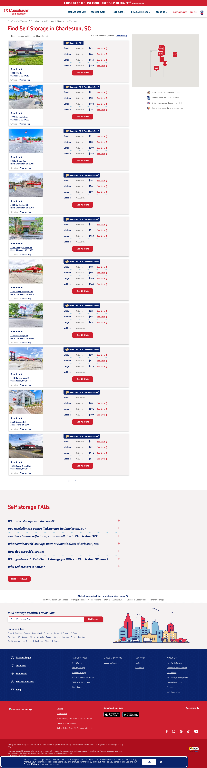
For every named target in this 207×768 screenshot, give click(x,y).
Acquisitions (171, 672)
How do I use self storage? (26, 551)
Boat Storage (77, 687)
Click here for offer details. (17, 755)
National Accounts (174, 682)
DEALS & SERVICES (139, 12)
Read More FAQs (19, 578)
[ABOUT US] (166, 12)
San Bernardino (14, 641)
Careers (170, 687)
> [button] (75, 480)
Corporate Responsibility (177, 667)
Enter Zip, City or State (21, 619)
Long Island (37, 633)
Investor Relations (174, 663)
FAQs (137, 663)
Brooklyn (18, 633)
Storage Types (79, 657)
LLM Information (173, 692)
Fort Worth (82, 637)
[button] (165, 63)
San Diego (39, 641)
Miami (32, 637)
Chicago (57, 637)
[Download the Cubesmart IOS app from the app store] (112, 714)
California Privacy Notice (66, 723)
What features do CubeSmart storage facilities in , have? (58, 559)
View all (57, 641)
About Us (172, 657)
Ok (149, 761)
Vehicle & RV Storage (81, 682)
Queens (27, 633)
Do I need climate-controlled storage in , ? (47, 528)
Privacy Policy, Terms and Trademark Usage (74, 718)
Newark (57, 633)
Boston (65, 633)
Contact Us (139, 667)
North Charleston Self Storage (55, 599)
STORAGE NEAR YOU (77, 12)
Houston (65, 637)
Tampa (48, 637)
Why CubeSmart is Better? (26, 566)
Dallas (73, 637)
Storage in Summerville (113, 599)
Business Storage (79, 672)
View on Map (24, 80)
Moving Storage (78, 667)
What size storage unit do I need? (31, 521)
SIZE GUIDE (118, 12)
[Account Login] (203, 12)
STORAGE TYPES (98, 12)
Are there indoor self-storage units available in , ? (53, 536)
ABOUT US (160, 12)
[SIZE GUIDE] (124, 12)
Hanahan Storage (157, 599)
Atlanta (25, 637)
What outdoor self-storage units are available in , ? (53, 543)
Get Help (140, 657)
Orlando (40, 637)
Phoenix (48, 641)
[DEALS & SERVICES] (149, 12)
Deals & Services (113, 657)
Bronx (10, 633)
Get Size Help (121, 35)
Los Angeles (27, 641)
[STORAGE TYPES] (107, 12)
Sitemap (60, 708)
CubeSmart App (110, 663)
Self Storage (77, 663)
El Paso (74, 633)
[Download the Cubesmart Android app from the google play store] (130, 714)
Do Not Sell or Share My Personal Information (75, 728)
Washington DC (14, 637)
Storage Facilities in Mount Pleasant (86, 599)
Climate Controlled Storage (83, 677)
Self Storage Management (177, 677)
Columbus (48, 633)
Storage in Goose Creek (136, 599)
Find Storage (93, 619)
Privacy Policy (30, 764)
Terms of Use (62, 713)
